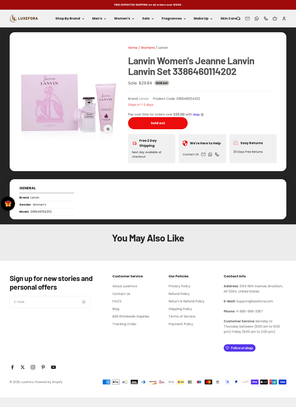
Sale (146, 18)
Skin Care (228, 18)
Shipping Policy (180, 309)
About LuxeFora (124, 286)
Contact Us (121, 293)
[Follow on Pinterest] (43, 367)
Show (8, 204)
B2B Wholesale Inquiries (130, 316)
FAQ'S (116, 301)
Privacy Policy (179, 286)
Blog (115, 309)
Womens (147, 47)
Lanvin (163, 47)
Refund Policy (179, 293)
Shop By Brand (67, 18)
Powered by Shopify (48, 382)
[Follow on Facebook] (12, 367)
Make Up (201, 18)
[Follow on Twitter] (22, 367)
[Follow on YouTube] (53, 367)
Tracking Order (124, 324)
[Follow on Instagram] (33, 367)
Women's (122, 18)
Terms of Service (182, 316)
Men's (97, 18)
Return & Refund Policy (186, 301)
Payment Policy (181, 324)
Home (133, 47)
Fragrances (172, 18)
